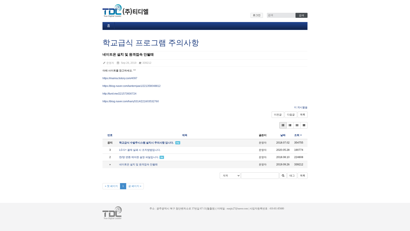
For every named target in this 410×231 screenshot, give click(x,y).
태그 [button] (292, 175)
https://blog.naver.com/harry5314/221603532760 (130, 101)
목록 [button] (302, 175)
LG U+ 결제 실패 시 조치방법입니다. (140, 149)
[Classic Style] (283, 125)
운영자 (110, 62)
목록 (302, 114)
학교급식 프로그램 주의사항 (150, 42)
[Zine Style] (290, 125)
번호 (110, 135)
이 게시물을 (301, 107)
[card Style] (297, 125)
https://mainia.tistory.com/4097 (119, 78)
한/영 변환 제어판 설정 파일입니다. (139, 157)
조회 (296, 135)
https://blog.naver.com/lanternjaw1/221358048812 (131, 85)
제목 (184, 135)
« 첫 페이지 (111, 186)
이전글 (278, 114)
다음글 (291, 114)
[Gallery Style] (304, 125)
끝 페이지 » (134, 186)
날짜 (283, 135)
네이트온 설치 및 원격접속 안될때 (138, 164)
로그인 (257, 15)
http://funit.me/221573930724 (119, 93)
